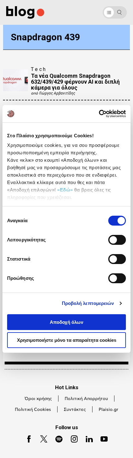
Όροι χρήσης (38, 399)
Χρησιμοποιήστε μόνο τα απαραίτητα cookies (66, 340)
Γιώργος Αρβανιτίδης (57, 93)
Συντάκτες (75, 409)
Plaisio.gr (108, 409)
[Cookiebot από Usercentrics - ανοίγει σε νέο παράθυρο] (99, 114)
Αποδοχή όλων (66, 322)
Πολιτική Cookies (33, 409)
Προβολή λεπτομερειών (88, 303)
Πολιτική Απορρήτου (86, 399)
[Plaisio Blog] (25, 12)
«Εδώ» (65, 189)
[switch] (117, 240)
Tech (39, 69)
